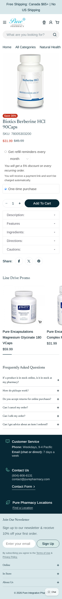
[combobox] (31, 35)
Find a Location (23, 508)
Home (7, 47)
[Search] (55, 35)
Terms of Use (43, 553)
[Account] (51, 22)
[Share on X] (29, 261)
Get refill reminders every (27, 152)
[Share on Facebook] (19, 261)
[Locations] (44, 22)
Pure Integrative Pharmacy (36, 592)
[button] (31, 215)
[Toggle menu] (5, 22)
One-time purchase (22, 189)
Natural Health (50, 47)
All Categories (25, 47)
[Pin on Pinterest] (39, 261)
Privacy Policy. (10, 557)
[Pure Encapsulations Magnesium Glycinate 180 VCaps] (24, 306)
